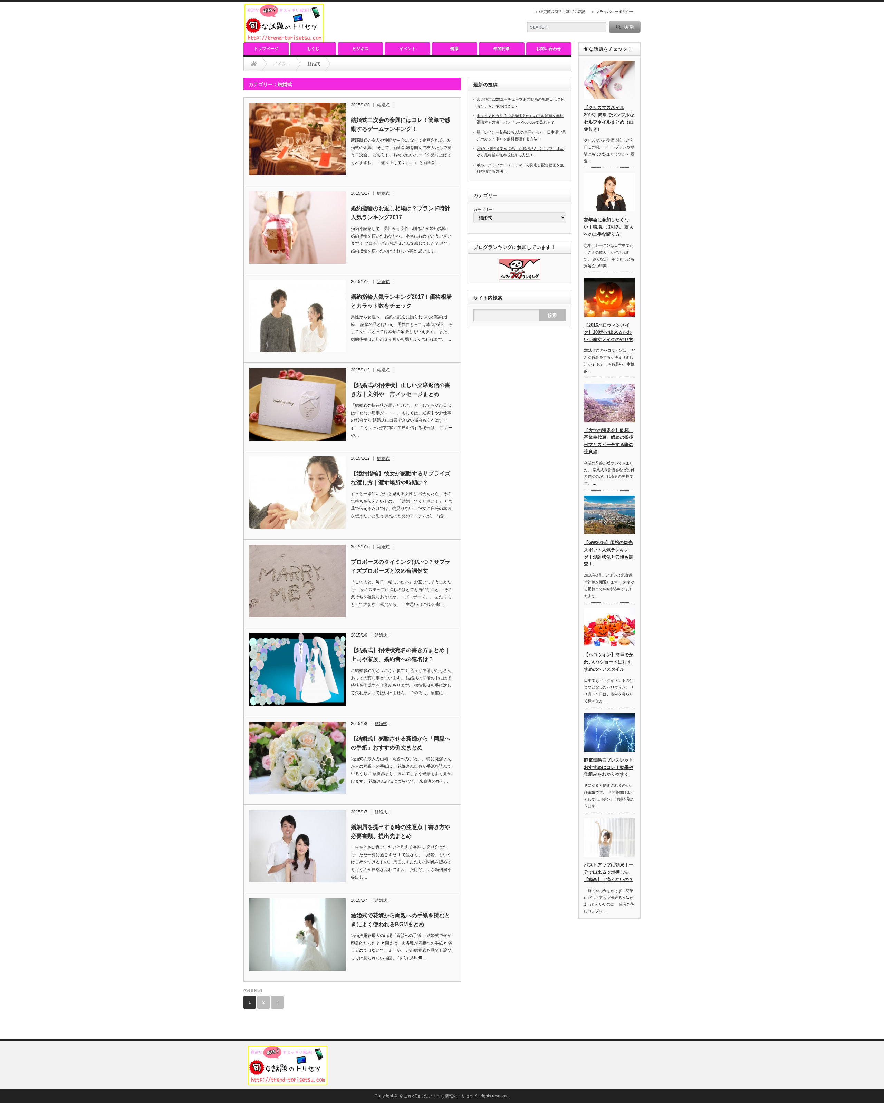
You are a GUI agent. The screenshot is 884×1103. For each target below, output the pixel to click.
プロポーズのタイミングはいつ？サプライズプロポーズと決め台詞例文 (400, 566)
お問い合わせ (548, 48)
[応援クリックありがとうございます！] (519, 278)
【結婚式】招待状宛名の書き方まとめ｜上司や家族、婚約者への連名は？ (400, 654)
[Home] (254, 64)
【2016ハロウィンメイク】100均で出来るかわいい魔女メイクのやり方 (608, 332)
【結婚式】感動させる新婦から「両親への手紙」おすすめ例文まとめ (400, 743)
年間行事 (501, 48)
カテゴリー (482, 209)
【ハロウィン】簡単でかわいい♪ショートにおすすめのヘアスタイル (608, 662)
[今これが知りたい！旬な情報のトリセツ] (284, 40)
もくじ (313, 48)
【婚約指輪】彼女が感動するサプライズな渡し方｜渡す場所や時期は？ (400, 478)
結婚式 (383, 105)
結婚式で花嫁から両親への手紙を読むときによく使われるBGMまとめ (400, 919)
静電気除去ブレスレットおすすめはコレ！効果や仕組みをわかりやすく (608, 767)
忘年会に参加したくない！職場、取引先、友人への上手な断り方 (608, 227)
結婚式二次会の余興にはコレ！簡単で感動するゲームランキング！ (400, 124)
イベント (407, 48)
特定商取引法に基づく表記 (562, 12)
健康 (454, 48)
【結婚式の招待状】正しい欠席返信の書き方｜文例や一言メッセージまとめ (400, 389)
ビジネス (360, 48)
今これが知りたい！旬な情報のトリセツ (436, 1096)
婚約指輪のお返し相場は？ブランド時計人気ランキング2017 (400, 212)
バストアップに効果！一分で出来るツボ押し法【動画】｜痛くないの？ (608, 872)
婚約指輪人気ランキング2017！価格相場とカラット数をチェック (401, 301)
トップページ (266, 48)
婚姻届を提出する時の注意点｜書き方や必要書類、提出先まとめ (400, 831)
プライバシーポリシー (615, 12)
